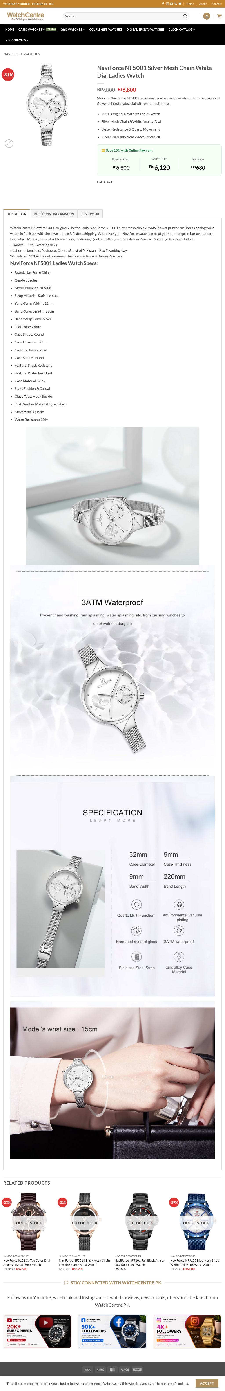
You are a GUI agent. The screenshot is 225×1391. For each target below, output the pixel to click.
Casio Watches (30, 29)
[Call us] (175, 4)
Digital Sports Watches (146, 29)
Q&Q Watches (71, 29)
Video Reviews (16, 40)
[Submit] (185, 16)
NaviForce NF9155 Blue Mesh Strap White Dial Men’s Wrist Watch (194, 1262)
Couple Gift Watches (105, 29)
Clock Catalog (180, 29)
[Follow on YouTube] (180, 4)
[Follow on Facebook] (163, 4)
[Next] (221, 1234)
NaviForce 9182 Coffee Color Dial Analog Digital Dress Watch (26, 1262)
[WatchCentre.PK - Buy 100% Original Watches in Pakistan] (29, 16)
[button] (206, 16)
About (203, 4)
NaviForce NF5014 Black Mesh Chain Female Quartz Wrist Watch (84, 1262)
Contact (217, 4)
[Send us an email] (171, 4)
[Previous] (3, 1234)
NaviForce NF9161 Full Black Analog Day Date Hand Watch (140, 1262)
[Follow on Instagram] (167, 4)
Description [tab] (16, 214)
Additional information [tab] (54, 214)
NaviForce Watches (21, 54)
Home (190, 4)
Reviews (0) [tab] (90, 214)
